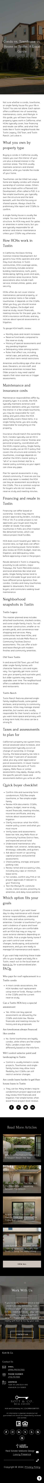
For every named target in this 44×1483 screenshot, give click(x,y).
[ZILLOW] (22, 1438)
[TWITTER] (25, 1432)
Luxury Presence (22, 1454)
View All (22, 1264)
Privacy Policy (32, 1467)
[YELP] (31, 1432)
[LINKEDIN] (19, 1432)
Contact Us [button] (22, 1334)
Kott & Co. (8, 964)
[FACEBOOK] (6, 1432)
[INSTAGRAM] (12, 1432)
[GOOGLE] (38, 1432)
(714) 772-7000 (14, 1377)
